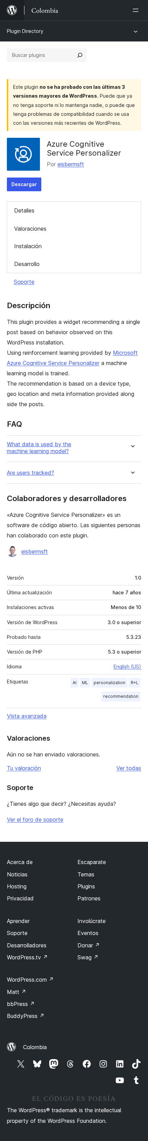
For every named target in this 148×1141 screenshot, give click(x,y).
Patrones (89, 898)
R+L (134, 682)
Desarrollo (27, 263)
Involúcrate (91, 921)
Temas (85, 874)
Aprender (18, 921)
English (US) (127, 666)
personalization (109, 682)
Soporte (24, 281)
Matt (16, 991)
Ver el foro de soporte (35, 819)
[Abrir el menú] (137, 10)
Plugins (86, 886)
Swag (87, 957)
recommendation (120, 696)
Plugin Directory (25, 31)
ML (85, 682)
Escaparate (91, 862)
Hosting (17, 886)
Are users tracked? (30, 473)
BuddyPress (25, 1015)
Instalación (28, 246)
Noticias (17, 874)
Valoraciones (30, 228)
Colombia (35, 1047)
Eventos (87, 933)
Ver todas (128, 768)
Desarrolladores (26, 945)
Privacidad (20, 898)
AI (74, 682)
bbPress (21, 1003)
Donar (88, 945)
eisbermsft (70, 164)
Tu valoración (24, 768)
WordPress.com (30, 979)
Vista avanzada (26, 716)
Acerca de (20, 862)
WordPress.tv (27, 957)
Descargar (24, 184)
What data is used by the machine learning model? (39, 447)
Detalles (24, 210)
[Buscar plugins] (80, 55)
